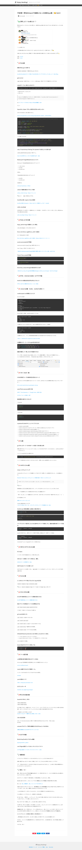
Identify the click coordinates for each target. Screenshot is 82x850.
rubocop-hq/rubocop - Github (23, 185)
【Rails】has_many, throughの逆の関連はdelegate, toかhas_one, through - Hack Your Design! (37, 270)
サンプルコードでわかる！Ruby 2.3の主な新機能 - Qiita (30, 102)
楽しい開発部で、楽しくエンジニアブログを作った (32, 783)
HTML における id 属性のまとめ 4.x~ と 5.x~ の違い (28, 283)
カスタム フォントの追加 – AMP (23, 395)
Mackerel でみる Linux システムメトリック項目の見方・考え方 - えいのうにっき (34, 477)
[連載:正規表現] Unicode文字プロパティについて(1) (28, 729)
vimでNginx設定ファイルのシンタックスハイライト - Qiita (29, 749)
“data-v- (28, 338)
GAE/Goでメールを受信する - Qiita (24, 562)
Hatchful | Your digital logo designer (25, 689)
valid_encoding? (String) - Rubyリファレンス (26, 215)
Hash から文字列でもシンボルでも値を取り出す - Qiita (28, 156)
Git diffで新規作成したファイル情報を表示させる (27, 600)
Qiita (47, 847)
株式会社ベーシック (33, 847)
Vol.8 (21, 58)
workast (19, 675)
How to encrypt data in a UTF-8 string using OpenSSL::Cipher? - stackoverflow (34, 115)
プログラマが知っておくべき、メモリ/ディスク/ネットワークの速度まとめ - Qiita (34, 505)
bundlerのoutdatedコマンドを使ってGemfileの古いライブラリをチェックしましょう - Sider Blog (37, 74)
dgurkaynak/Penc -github (22, 742)
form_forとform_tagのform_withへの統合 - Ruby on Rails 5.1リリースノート (33, 238)
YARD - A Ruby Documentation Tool (25, 682)
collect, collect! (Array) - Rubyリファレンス (26, 193)
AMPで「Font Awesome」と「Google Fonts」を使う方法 (29, 392)
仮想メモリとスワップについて (23, 500)
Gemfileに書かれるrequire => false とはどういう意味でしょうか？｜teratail (33, 203)
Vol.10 (21, 56)
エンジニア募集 (41, 847)
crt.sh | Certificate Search (22, 665)
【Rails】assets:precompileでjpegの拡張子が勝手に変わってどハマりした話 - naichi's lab (36, 251)
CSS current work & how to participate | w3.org (27, 385)
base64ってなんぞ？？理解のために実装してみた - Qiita (28, 713)
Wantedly (51, 847)
